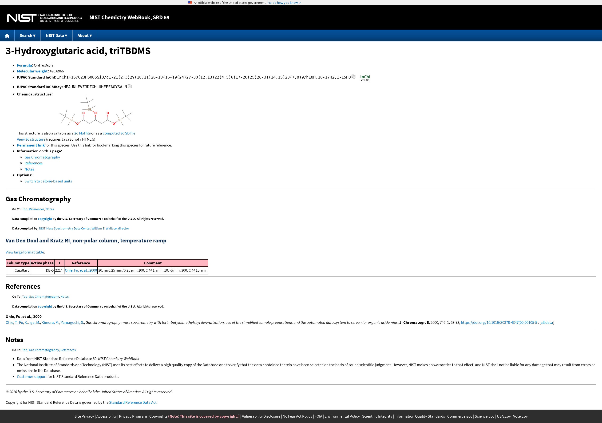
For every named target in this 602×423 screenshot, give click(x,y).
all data (547, 322)
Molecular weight (32, 71)
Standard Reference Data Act (133, 402)
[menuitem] (7, 35)
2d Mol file (82, 133)
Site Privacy (84, 416)
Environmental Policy (342, 416)
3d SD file (127, 133)
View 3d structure (31, 139)
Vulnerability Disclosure (261, 416)
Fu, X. (23, 322)
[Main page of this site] (7, 35)
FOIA (318, 416)
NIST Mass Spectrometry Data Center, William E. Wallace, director (84, 228)
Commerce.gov (459, 416)
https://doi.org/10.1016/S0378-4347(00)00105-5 (499, 322)
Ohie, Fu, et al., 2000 (81, 270)
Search (26, 35)
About (83, 35)
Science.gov (485, 416)
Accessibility (106, 416)
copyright (45, 219)
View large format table (25, 252)
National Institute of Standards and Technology (44, 17)
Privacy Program (133, 416)
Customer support (32, 376)
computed (111, 133)
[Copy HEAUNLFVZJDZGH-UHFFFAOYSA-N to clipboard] (130, 87)
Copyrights (158, 416)
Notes (29, 169)
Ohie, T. (11, 322)
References (33, 163)
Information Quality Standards (420, 416)
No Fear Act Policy (297, 416)
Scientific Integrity (377, 416)
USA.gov (504, 416)
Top (25, 209)
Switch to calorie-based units (48, 181)
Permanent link (31, 145)
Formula (24, 65)
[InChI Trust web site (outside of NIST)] (365, 80)
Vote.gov (520, 416)
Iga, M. (34, 322)
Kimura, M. (50, 322)
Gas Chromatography (42, 157)
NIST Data (55, 35)
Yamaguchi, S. (72, 322)
